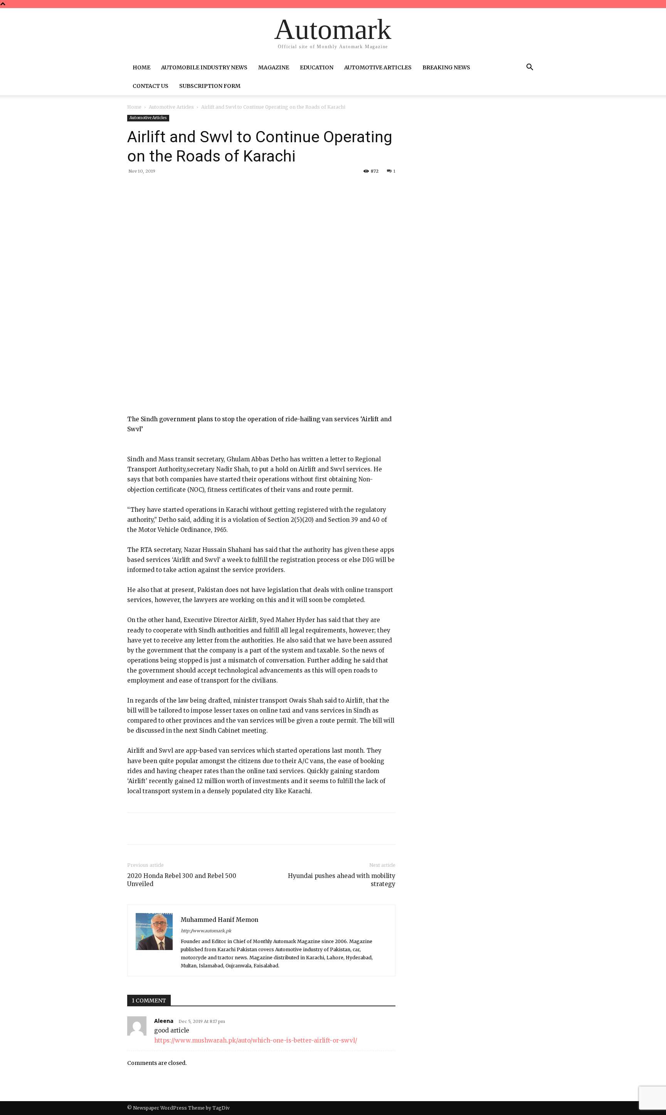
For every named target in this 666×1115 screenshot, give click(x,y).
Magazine (273, 67)
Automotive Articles (378, 67)
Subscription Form (209, 85)
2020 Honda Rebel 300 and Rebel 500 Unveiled (181, 880)
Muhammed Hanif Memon (219, 919)
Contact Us (150, 85)
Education (316, 67)
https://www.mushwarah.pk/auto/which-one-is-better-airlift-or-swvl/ (255, 1040)
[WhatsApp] (235, 189)
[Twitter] (199, 189)
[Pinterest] (217, 189)
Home (141, 67)
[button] (529, 68)
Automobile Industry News (204, 67)
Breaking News (446, 67)
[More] (253, 189)
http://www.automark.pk (206, 930)
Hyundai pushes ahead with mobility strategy (341, 880)
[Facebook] (182, 189)
